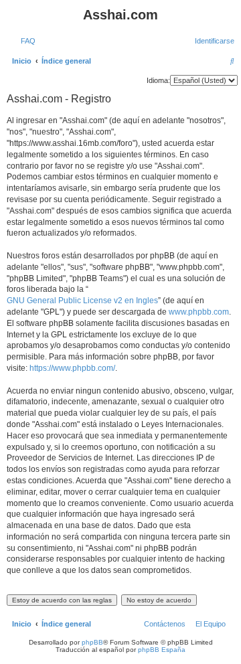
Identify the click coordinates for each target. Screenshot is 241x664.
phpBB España (161, 649)
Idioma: (158, 80)
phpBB (92, 642)
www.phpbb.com (199, 312)
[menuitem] (25, 41)
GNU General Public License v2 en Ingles (82, 300)
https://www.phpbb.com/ (72, 368)
